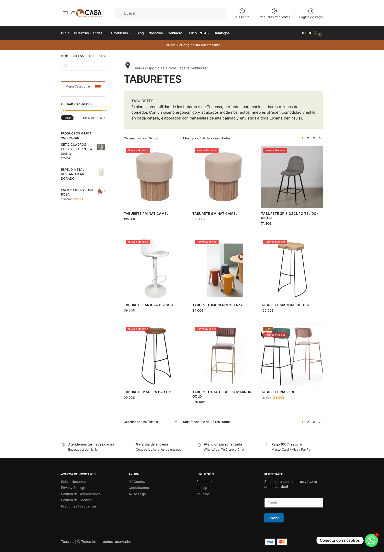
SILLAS (78, 56)
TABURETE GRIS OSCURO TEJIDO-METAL (289, 215)
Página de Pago (311, 17)
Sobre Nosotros (73, 482)
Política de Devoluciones (81, 494)
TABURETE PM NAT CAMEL (146, 213)
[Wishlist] (179, 152)
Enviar (274, 518)
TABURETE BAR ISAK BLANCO (148, 305)
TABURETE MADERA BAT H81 (285, 305)
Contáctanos (139, 488)
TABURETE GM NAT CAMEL (214, 213)
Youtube (203, 494)
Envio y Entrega (73, 488)
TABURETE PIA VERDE (279, 392)
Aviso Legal (138, 494)
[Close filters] (106, 64)
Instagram (204, 488)
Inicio (65, 56)
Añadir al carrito (154, 228)
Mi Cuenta (241, 17)
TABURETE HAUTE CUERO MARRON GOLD (222, 394)
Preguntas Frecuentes (79, 506)
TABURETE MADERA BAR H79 (148, 392)
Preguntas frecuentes (274, 17)
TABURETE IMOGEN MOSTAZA (217, 305)
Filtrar (67, 117)
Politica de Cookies (76, 500)
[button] (312, 33)
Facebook (204, 482)
